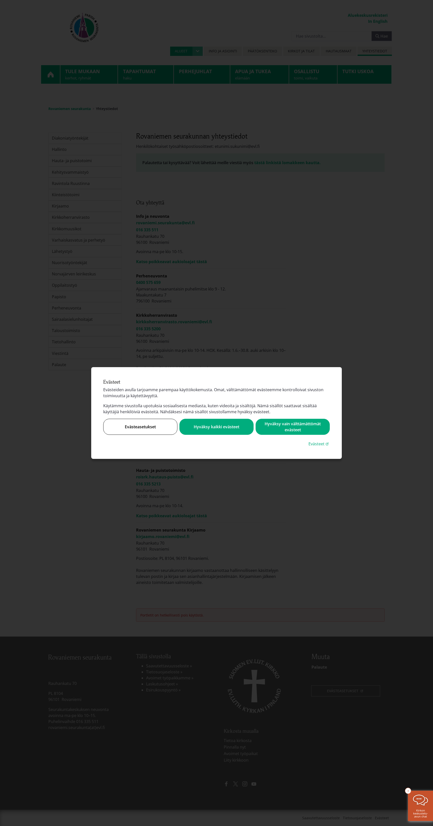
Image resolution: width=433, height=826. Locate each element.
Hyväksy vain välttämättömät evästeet (293, 427)
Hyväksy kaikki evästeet (216, 427)
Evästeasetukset (140, 427)
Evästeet (319, 444)
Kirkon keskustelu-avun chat (420, 813)
